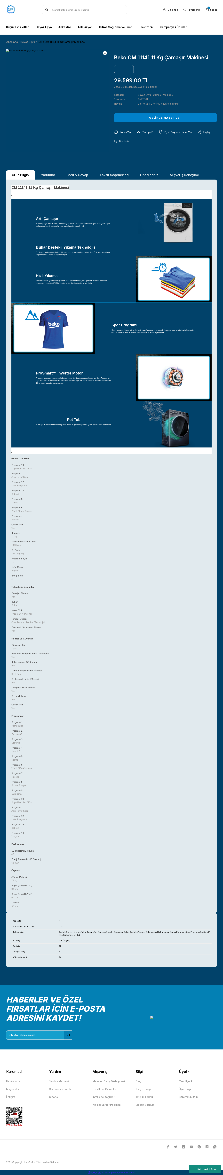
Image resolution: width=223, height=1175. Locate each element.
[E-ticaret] (111, 1172)
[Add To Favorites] (105, 53)
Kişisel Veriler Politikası (107, 1104)
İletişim (10, 1097)
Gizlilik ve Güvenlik (104, 1089)
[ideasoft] (94, 1172)
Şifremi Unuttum (189, 1097)
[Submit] (68, 1035)
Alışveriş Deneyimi (184, 175)
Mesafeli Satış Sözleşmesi (109, 1081)
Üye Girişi (185, 1089)
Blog (138, 1081)
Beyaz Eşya (144, 94)
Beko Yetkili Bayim (207, 1169)
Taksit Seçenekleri (114, 175)
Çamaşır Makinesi (163, 94)
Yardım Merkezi (59, 1081)
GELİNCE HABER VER (165, 117)
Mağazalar (12, 1089)
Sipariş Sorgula (145, 1104)
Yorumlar (48, 175)
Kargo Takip (143, 1089)
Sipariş (53, 1097)
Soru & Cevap (77, 175)
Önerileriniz (149, 175)
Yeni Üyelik (186, 1081)
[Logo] (10, 9)
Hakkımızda (13, 1081)
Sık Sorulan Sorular (60, 1089)
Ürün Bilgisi (21, 175)
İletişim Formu (144, 1097)
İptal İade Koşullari (104, 1097)
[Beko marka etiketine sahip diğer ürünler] (124, 69)
